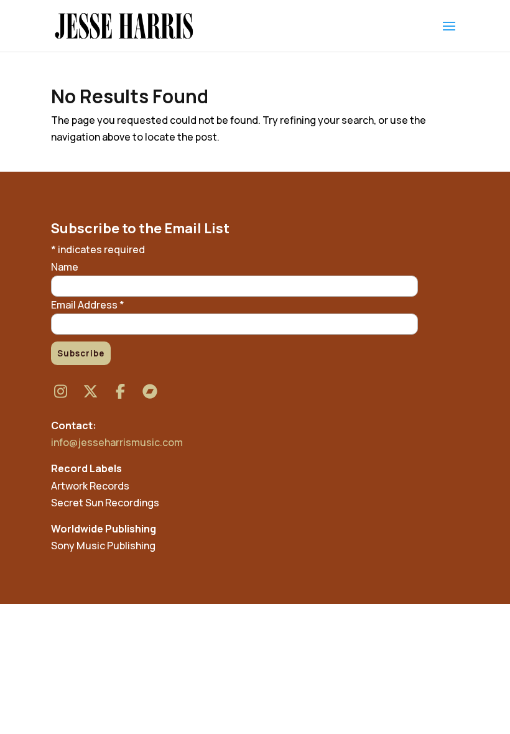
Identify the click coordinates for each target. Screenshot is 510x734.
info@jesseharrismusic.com (117, 442)
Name (64, 267)
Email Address (87, 305)
